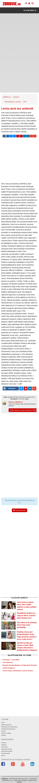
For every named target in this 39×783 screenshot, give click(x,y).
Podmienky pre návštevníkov (9, 727)
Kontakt (3, 735)
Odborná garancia (6, 725)
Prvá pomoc (4, 747)
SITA (24, 102)
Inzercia (3, 731)
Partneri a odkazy (6, 733)
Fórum (3, 755)
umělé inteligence (8, 668)
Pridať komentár (20, 510)
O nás (3, 722)
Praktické (16, 97)
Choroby (3, 742)
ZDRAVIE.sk (7, 97)
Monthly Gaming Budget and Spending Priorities (19, 665)
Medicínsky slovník (6, 749)
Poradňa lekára (5, 753)
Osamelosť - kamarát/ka (10, 660)
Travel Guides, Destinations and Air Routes (17, 671)
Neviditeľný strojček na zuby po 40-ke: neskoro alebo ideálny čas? (26, 615)
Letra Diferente (7, 662)
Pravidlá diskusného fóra (8, 729)
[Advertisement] (19, 33)
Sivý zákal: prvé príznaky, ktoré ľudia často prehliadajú (27, 625)
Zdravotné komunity (6, 751)
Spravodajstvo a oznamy (13, 102)
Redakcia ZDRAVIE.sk (16, 402)
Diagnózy (4, 745)
